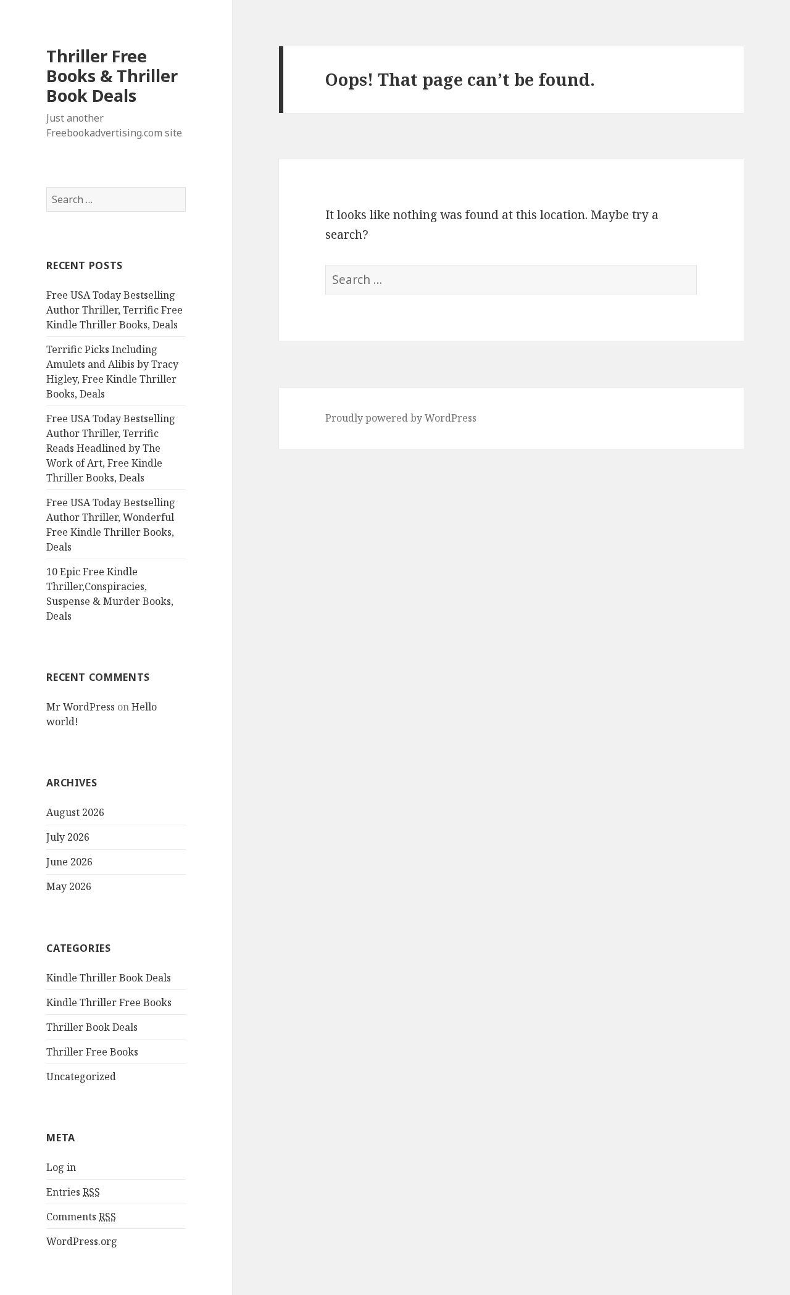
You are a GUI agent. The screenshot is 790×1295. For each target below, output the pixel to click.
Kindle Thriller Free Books (109, 1002)
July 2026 (67, 837)
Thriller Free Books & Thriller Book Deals (112, 75)
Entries (73, 1192)
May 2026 (68, 886)
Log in (61, 1167)
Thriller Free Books (92, 1052)
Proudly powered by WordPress (400, 418)
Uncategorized (81, 1076)
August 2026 (75, 812)
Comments (81, 1216)
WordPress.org (81, 1241)
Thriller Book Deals (92, 1027)
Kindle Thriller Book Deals (108, 978)
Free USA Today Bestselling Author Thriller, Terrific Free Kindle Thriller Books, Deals (114, 309)
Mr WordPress (80, 707)
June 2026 (69, 861)
